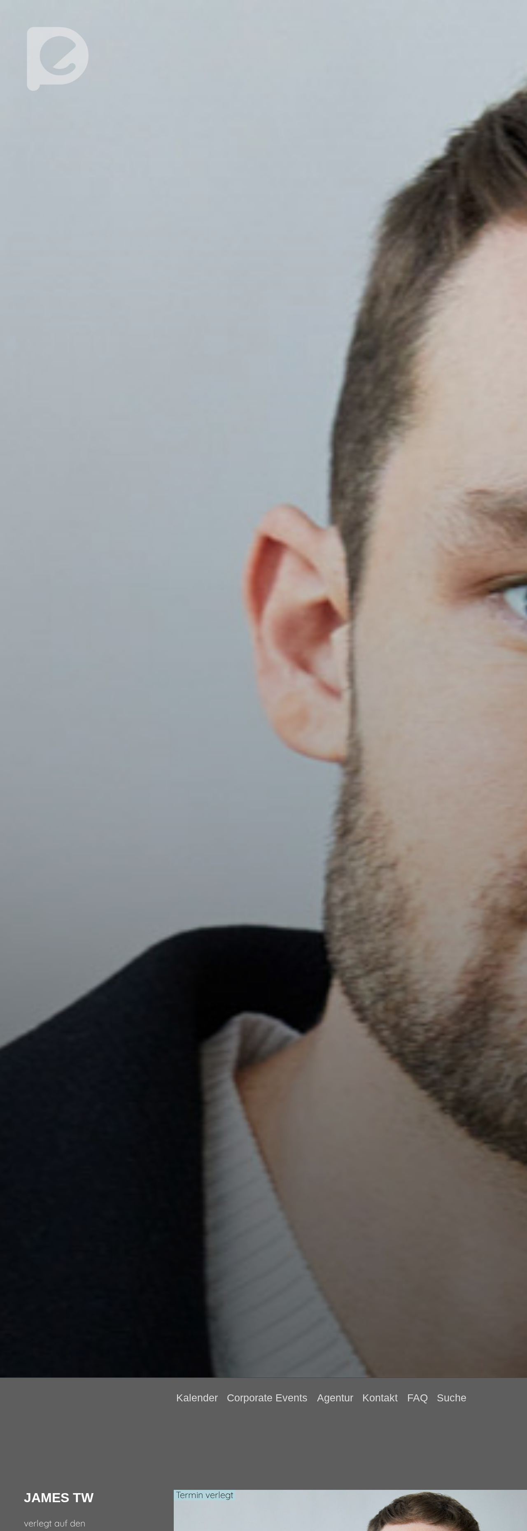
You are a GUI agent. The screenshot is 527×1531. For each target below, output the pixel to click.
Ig (509, 1398)
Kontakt (380, 1397)
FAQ (417, 1397)
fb (495, 1398)
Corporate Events (267, 1397)
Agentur (335, 1397)
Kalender (197, 1397)
